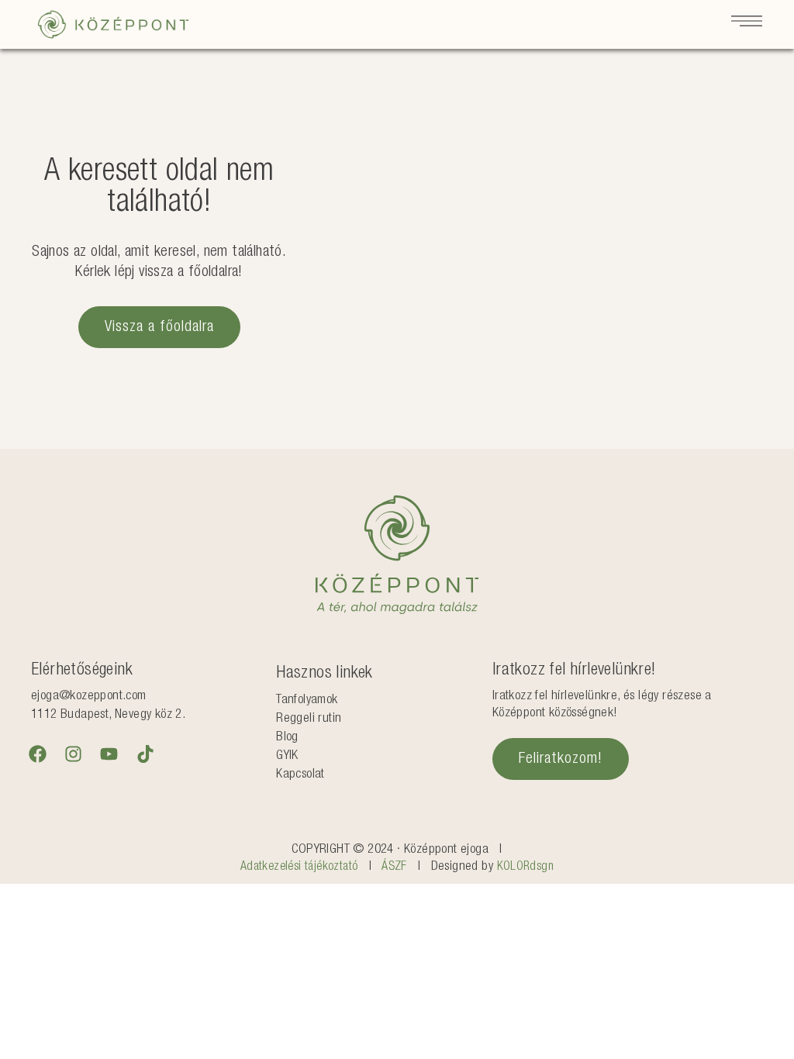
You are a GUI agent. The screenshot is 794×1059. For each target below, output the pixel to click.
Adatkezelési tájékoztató (299, 867)
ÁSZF (394, 867)
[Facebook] (37, 753)
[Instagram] (73, 753)
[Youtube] (109, 753)
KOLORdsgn (525, 867)
